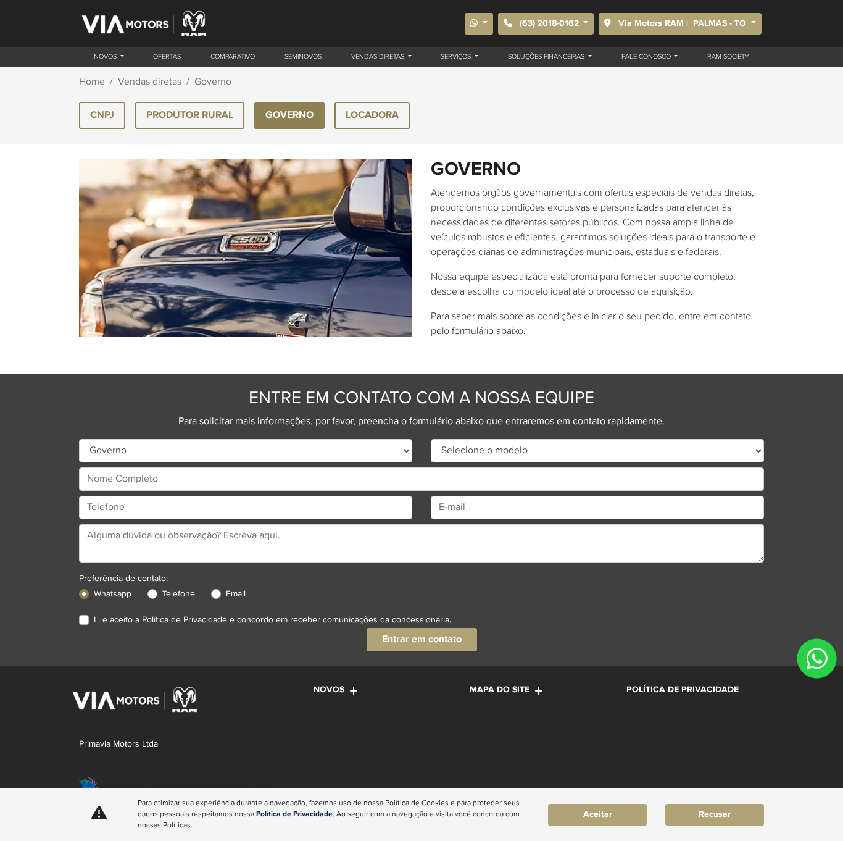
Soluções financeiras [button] (547, 57)
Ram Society (728, 57)
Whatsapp (112, 594)
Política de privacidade (682, 690)
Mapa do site (499, 690)
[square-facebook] (722, 785)
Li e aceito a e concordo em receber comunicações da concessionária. (272, 620)
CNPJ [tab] (102, 115)
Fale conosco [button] (647, 57)
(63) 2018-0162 (549, 23)
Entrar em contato (422, 639)
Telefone (178, 594)
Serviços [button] (457, 57)
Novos (329, 690)
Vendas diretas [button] (378, 57)
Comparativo (232, 57)
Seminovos (303, 57)
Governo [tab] (289, 115)
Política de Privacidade (184, 620)
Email (236, 594)
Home (92, 82)
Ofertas (167, 57)
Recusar (715, 814)
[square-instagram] (750, 785)
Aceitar (597, 814)
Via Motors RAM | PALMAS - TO (682, 23)
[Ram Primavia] (143, 23)
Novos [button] (106, 57)
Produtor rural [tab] (189, 115)
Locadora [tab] (372, 115)
